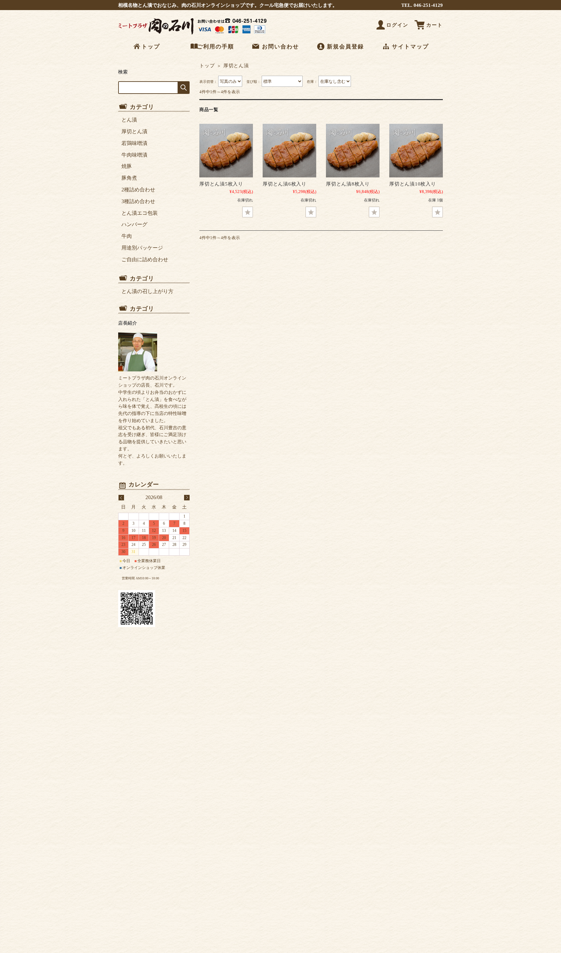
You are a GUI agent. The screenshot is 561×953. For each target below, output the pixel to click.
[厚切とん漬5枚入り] (226, 150)
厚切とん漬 (134, 131)
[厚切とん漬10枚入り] (416, 150)
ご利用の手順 (215, 47)
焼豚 (126, 166)
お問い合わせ (280, 47)
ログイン (397, 25)
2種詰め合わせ (138, 189)
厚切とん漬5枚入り (221, 184)
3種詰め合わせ (138, 201)
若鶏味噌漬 (134, 143)
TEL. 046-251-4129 (422, 5)
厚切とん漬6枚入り (284, 184)
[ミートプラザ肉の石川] (194, 34)
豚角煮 (129, 178)
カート (434, 25)
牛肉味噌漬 (134, 155)
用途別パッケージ (142, 248)
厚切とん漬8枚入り (348, 184)
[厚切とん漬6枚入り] (289, 150)
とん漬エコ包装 (139, 213)
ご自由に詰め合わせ (144, 259)
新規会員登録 (345, 47)
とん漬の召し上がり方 (147, 291)
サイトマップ (410, 47)
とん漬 (129, 119)
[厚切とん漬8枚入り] (353, 150)
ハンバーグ (134, 224)
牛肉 (126, 236)
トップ (151, 47)
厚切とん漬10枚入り (412, 184)
